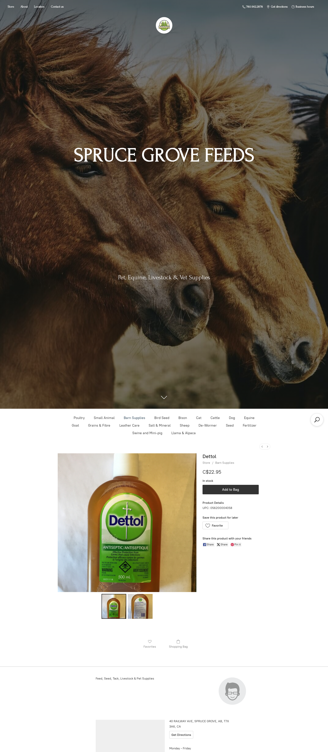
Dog (232, 418)
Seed (230, 425)
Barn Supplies (134, 418)
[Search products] (317, 419)
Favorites (150, 646)
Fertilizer (249, 425)
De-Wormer (208, 425)
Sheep (184, 425)
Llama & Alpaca (183, 433)
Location (39, 6)
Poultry (79, 418)
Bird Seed (161, 418)
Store (11, 6)
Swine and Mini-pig (147, 433)
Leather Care (129, 425)
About (24, 6)
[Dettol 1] (140, 606)
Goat (75, 425)
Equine (249, 418)
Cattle (215, 418)
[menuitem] (262, 446)
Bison (182, 418)
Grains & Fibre (99, 425)
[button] (216, 525)
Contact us (57, 6)
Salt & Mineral (160, 425)
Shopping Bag (178, 646)
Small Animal (104, 418)
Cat (198, 418)
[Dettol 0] (114, 606)
